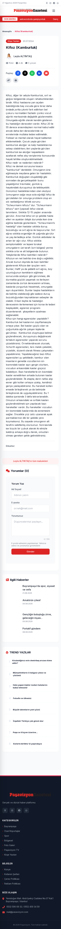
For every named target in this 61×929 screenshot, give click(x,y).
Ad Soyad (16, 489)
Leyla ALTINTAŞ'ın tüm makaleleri (30, 461)
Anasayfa (7, 31)
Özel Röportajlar (12, 831)
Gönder (30, 551)
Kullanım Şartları (11, 874)
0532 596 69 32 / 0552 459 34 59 (23, 906)
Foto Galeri (9, 845)
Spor (6, 836)
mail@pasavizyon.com (17, 912)
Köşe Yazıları (10, 854)
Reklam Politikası (12, 883)
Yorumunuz (17, 516)
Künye (7, 869)
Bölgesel (8, 840)
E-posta (15, 502)
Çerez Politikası (11, 879)
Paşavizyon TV (11, 850)
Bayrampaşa (10, 826)
